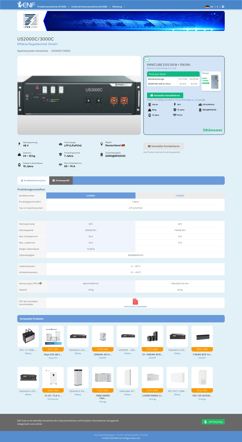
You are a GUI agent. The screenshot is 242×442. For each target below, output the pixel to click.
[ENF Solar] (26, 4)
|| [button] (218, 6)
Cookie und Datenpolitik (128, 434)
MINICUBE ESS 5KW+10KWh (168, 65)
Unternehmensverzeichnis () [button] (89, 6)
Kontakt (144, 434)
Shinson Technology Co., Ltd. (161, 68)
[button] (209, 7)
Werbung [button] (117, 6)
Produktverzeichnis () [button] (52, 6)
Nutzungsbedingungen (104, 434)
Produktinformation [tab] (34, 180)
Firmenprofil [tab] (62, 180)
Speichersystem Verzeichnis (32, 50)
